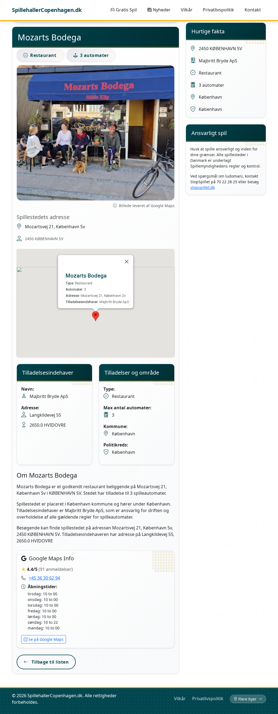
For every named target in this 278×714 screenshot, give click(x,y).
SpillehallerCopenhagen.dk (47, 10)
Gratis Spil (126, 10)
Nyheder (161, 10)
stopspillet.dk (202, 187)
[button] (95, 316)
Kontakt (253, 10)
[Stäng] (126, 261)
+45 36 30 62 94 (44, 578)
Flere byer (248, 699)
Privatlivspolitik (218, 10)
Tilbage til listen (49, 662)
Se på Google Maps (46, 639)
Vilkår (186, 10)
